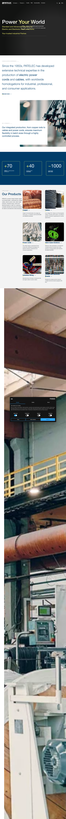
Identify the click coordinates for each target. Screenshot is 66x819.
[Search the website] (57, 3)
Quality (27, 2)
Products (22, 3)
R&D (32, 2)
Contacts (43, 2)
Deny (18, 419)
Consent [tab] (17, 402)
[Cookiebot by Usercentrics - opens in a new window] (50, 399)
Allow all (47, 419)
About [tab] (48, 402)
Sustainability (37, 2)
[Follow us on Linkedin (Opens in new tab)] (59, 3)
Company (15, 3)
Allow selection (33, 419)
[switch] (27, 415)
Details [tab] (33, 402)
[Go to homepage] (6, 3)
